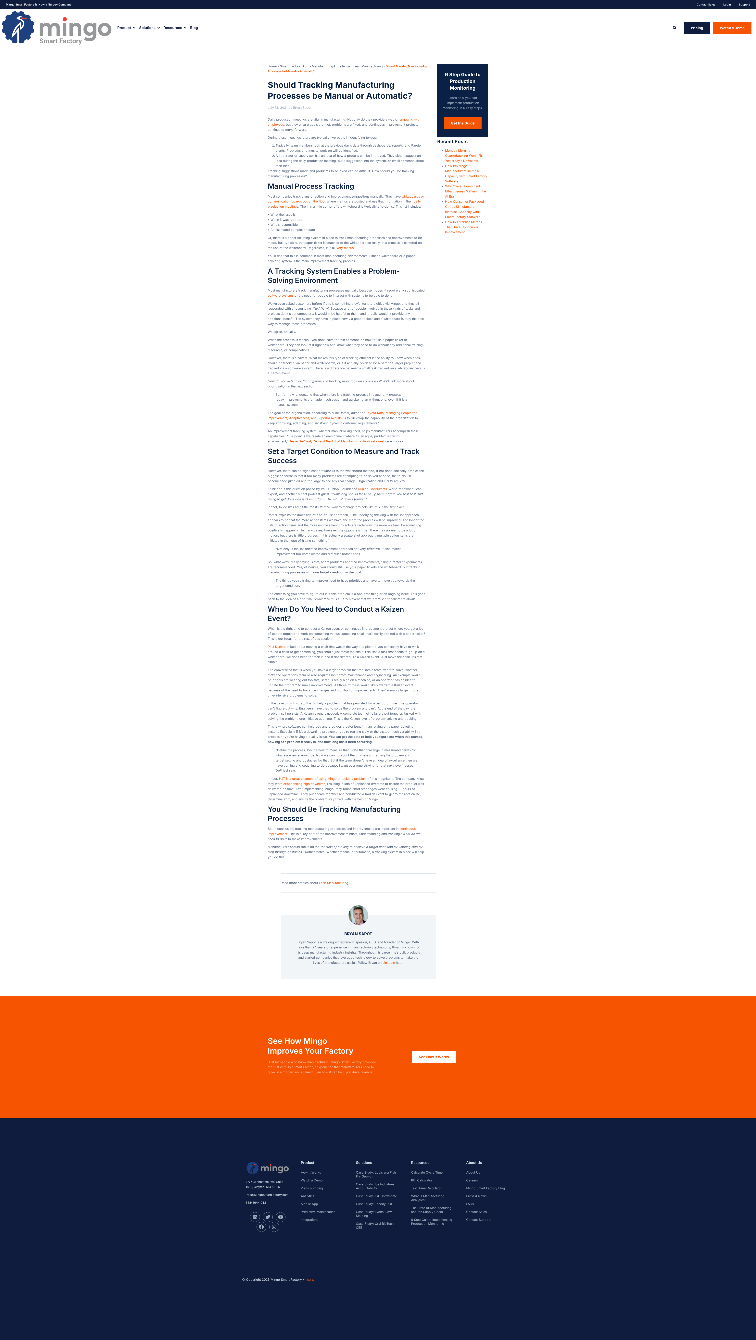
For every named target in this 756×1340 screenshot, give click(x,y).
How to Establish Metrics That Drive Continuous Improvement (463, 227)
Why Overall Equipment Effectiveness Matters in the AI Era (465, 191)
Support (744, 4)
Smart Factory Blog (294, 66)
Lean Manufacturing (368, 66)
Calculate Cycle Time (427, 1172)
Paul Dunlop (277, 647)
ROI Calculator (421, 1180)
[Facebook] (261, 1227)
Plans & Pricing (312, 1188)
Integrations (309, 1220)
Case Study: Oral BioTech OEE (375, 1225)
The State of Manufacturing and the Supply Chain (431, 1210)
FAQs (470, 1204)
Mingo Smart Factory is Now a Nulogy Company (38, 4)
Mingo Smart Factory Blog (485, 1188)
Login (727, 4)
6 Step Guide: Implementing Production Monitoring (431, 1222)
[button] (674, 28)
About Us (473, 1172)
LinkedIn (389, 963)
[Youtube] (280, 1217)
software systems (281, 295)
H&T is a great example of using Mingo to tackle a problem (323, 779)
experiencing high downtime (304, 784)
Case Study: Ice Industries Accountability (375, 1186)
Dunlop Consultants (372, 489)
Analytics (307, 1196)
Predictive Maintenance (318, 1212)
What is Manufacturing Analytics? (427, 1198)
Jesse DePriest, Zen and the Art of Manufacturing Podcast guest (336, 441)
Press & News (476, 1196)
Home (272, 66)
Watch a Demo (312, 1180)
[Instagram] (274, 1227)
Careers (472, 1180)
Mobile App (309, 1204)
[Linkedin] (255, 1217)
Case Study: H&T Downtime (376, 1196)
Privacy (310, 1279)
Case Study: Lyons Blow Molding (374, 1214)
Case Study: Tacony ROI (374, 1204)
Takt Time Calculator (426, 1188)
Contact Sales (706, 4)
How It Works (311, 1172)
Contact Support (478, 1220)
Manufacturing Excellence (331, 66)
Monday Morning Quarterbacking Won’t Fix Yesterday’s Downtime (464, 156)
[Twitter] (268, 1217)
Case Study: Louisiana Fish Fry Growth (376, 1174)
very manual (345, 248)
